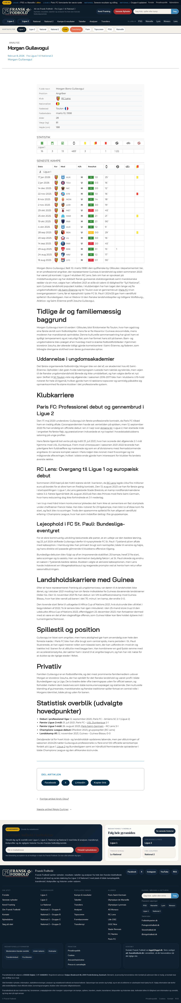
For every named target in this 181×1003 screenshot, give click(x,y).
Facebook (50, 782)
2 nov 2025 (44, 204)
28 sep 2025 (44, 232)
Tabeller (82, 21)
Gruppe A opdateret (133, 3)
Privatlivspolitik (161, 3)
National (36, 21)
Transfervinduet (12, 957)
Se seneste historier (165, 831)
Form (88, 29)
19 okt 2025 (44, 221)
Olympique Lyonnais (117, 905)
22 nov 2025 (44, 193)
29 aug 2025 (45, 249)
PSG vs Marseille (27, 3)
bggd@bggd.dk (155, 950)
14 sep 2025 (44, 243)
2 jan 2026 (43, 182)
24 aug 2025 (45, 254)
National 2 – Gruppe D (51, 924)
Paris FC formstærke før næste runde (62, 3)
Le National (46, 905)
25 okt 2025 (44, 216)
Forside (151, 3)
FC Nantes (113, 934)
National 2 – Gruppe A (50, 909)
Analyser (93, 21)
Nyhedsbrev (174, 3)
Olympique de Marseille (118, 900)
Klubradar (52, 951)
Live (65, 29)
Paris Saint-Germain (92, 726)
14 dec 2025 (44, 188)
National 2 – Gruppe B (51, 914)
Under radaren (38, 951)
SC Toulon (59, 377)
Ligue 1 (10, 21)
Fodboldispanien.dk (150, 920)
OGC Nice (112, 924)
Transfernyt (76, 29)
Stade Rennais (114, 929)
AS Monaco (113, 909)
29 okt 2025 (44, 210)
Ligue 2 (25, 21)
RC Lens (66, 98)
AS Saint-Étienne (68, 290)
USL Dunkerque (96, 722)
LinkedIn (80, 782)
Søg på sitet (7, 924)
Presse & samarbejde (77, 964)
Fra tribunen (27, 957)
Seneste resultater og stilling (100, 3)
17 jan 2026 (44, 177)
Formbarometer (81, 919)
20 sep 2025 (44, 238)
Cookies (71, 955)
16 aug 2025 (44, 260)
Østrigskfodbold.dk (149, 934)
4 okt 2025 (44, 227)
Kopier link (100, 782)
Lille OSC (112, 919)
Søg (175, 11)
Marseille (149, 21)
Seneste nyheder (10, 900)
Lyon (158, 21)
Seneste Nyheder (122, 11)
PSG (140, 21)
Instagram (151, 872)
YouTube (164, 872)
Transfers (105, 21)
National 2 (48, 21)
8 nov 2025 (44, 199)
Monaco (167, 21)
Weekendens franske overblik (17, 951)
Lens (176, 21)
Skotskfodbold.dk (149, 930)
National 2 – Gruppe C (51, 919)
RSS (175, 872)
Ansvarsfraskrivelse (76, 960)
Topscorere (98, 29)
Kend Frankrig (104, 11)
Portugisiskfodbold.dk (150, 925)
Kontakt (5, 914)
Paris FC (123, 290)
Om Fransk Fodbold (11, 909)
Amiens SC (106, 428)
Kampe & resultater (66, 21)
